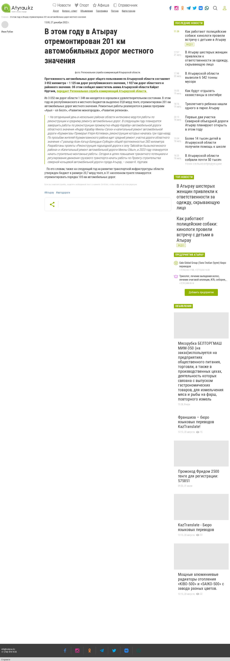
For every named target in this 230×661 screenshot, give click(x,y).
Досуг (56, 11)
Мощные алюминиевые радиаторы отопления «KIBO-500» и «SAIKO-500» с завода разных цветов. (201, 581)
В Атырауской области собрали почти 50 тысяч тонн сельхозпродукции (203, 160)
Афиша (103, 5)
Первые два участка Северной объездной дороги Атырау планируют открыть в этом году (206, 123)
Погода (115, 11)
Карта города (128, 11)
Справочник (128, 5)
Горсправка (102, 11)
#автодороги (63, 192)
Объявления (86, 11)
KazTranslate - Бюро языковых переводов (196, 527)
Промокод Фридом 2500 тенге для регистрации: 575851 (198, 476)
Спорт (84, 5)
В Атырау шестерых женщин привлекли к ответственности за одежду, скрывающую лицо (206, 58)
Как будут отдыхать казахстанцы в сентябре (203, 93)
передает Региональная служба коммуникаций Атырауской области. (102, 91)
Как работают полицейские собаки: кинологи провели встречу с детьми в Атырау (205, 35)
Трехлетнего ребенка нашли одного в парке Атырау (206, 106)
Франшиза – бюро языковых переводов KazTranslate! (196, 422)
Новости (64, 5)
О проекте (5, 659)
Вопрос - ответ (69, 11)
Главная (4, 17)
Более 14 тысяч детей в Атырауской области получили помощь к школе (205, 142)
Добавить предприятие (201, 292)
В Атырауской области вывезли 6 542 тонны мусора (202, 77)
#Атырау (49, 192)
